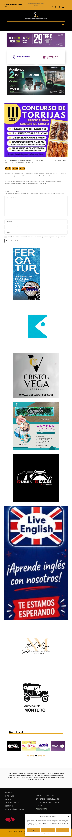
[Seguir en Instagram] (59, 7)
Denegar (48, 830)
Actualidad (18, 162)
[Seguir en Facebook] (52, 7)
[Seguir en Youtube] (63, 7)
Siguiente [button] (62, 746)
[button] (68, 816)
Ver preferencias (62, 830)
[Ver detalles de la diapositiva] (14, 746)
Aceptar (33, 830)
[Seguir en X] (55, 7)
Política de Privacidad (48, 833)
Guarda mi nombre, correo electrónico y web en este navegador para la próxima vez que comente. (37, 237)
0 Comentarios (28, 162)
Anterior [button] (9, 746)
